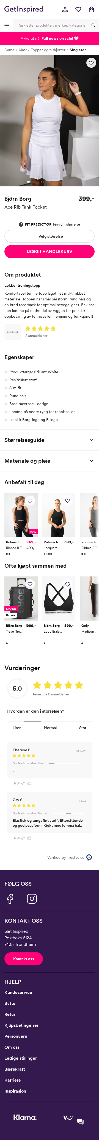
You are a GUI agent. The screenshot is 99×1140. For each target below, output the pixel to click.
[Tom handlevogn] (91, 9)
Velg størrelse (50, 236)
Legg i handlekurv (49, 251)
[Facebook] (9, 898)
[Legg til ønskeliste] (91, 63)
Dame (9, 50)
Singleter (78, 50)
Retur (9, 1014)
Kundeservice (18, 992)
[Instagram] (31, 898)
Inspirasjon (15, 1091)
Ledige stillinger (20, 1058)
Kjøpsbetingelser (21, 1025)
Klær (23, 50)
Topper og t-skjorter (48, 50)
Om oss (11, 1047)
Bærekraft (14, 1069)
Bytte (9, 1003)
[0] (78, 9)
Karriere (12, 1080)
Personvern (15, 1036)
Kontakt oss (23, 959)
